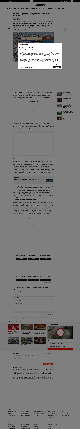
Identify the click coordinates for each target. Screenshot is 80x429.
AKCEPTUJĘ (57, 67)
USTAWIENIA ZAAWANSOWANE (26, 67)
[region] (40, 56)
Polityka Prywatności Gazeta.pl (51, 64)
